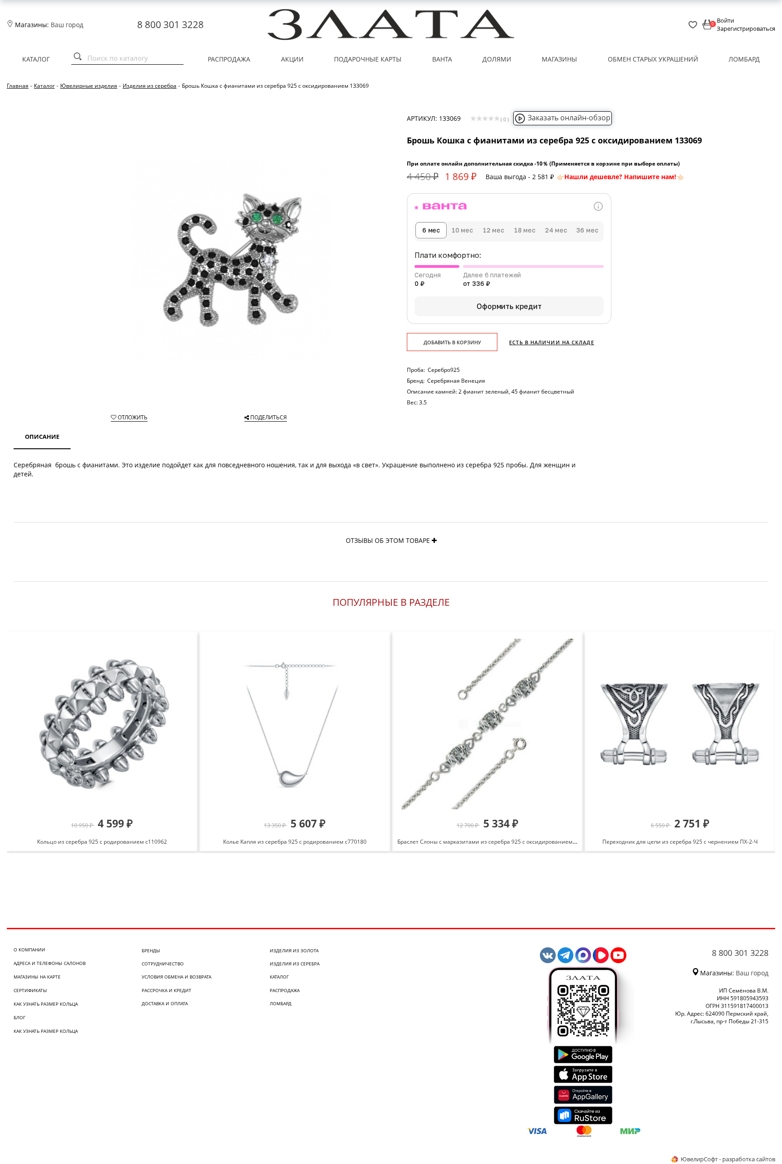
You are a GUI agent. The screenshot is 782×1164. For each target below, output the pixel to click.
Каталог (36, 59)
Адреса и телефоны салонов (50, 963)
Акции (292, 59)
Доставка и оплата (165, 1003)
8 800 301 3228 (170, 24)
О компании (29, 949)
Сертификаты (30, 990)
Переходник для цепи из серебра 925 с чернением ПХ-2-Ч (680, 842)
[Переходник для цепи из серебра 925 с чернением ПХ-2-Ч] (680, 724)
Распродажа (229, 59)
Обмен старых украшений (653, 59)
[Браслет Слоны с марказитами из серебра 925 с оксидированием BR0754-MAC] (487, 724)
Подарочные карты (367, 59)
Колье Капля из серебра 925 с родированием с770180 (295, 842)
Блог (19, 1017)
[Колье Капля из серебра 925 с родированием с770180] (295, 724)
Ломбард (744, 59)
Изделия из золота (294, 950)
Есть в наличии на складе (551, 342)
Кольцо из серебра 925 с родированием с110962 (102, 842)
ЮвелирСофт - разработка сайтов (728, 1159)
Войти (725, 20)
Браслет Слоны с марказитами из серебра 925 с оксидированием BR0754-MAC (502, 842)
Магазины (559, 59)
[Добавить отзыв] (434, 540)
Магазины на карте (37, 977)
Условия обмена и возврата (176, 977)
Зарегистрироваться (746, 28)
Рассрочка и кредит (166, 990)
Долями (496, 59)
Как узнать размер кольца (46, 1004)
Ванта (442, 59)
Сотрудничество (163, 963)
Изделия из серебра (294, 963)
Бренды (151, 950)
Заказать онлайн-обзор (569, 118)
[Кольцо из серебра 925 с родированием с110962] (102, 724)
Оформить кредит (509, 306)
